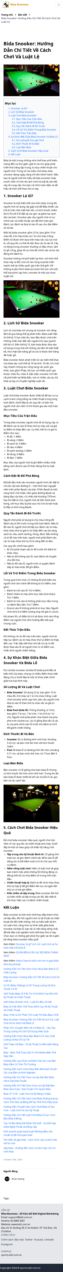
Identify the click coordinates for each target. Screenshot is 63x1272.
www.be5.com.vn (20, 1224)
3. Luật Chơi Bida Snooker (22, 115)
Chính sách (7, 1239)
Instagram (7, 1244)
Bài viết (22, 14)
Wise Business (19, 4)
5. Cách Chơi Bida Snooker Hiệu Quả (28, 150)
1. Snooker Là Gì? (17, 108)
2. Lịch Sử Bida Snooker (21, 112)
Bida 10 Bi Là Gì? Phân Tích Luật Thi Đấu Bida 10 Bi (31, 1014)
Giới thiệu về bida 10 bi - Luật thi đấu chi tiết (28, 1001)
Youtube (38, 1239)
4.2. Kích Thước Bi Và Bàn (25, 143)
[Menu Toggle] (59, 5)
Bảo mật (19, 1239)
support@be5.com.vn (20, 1217)
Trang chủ (7, 14)
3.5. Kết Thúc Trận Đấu (24, 133)
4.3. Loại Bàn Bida (21, 147)
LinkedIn (49, 1239)
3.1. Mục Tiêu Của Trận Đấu (27, 119)
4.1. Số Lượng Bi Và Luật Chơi (28, 140)
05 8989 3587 (17, 1220)
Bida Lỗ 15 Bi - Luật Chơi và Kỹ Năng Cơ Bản (27, 1093)
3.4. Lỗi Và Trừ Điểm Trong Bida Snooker (34, 129)
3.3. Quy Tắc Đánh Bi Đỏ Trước (28, 126)
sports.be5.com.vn (11, 1255)
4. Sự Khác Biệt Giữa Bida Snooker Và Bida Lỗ (33, 136)
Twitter (29, 1239)
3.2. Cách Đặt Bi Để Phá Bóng (28, 122)
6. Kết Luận (14, 154)
